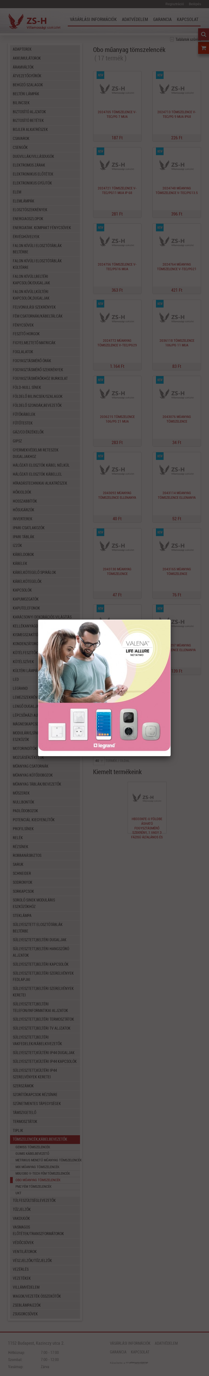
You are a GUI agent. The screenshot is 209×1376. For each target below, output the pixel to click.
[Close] (170, 620)
